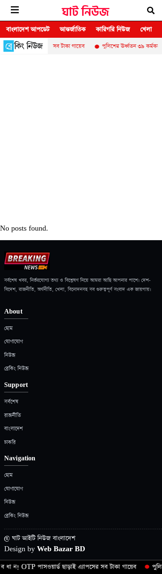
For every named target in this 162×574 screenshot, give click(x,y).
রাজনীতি (12, 415)
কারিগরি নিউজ (113, 29)
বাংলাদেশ (13, 428)
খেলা (146, 29)
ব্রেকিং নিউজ (16, 368)
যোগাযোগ (13, 341)
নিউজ (9, 355)
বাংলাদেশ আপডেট (27, 29)
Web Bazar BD (61, 549)
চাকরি (10, 442)
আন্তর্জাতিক (73, 29)
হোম (8, 328)
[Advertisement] (81, 139)
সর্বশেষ (11, 401)
